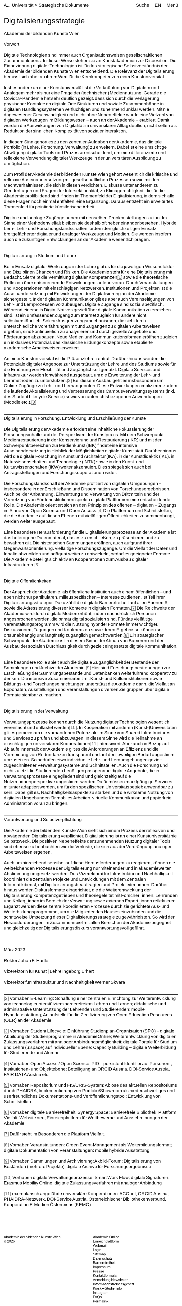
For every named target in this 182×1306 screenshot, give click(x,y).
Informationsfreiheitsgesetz (114, 1284)
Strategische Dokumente (64, 5)
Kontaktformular (105, 1275)
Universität (22, 5)
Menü (172, 5)
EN (158, 5)
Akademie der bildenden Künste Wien (32, 1237)
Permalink (101, 1301)
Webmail (99, 1245)
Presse (98, 1271)
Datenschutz (103, 1258)
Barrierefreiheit (104, 1263)
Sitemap (99, 1254)
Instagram (101, 1293)
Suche (142, 5)
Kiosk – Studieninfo (107, 1288)
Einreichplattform (106, 1241)
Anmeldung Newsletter (110, 1280)
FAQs (97, 1297)
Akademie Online (106, 1237)
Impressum (102, 1267)
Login (97, 1250)
